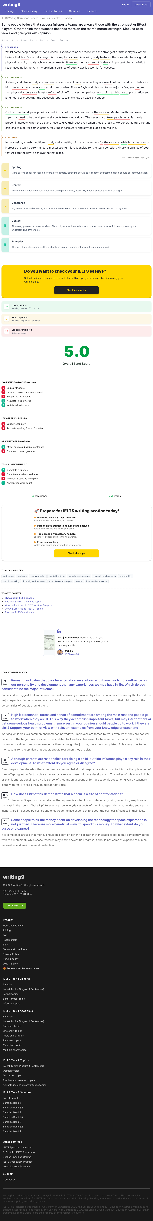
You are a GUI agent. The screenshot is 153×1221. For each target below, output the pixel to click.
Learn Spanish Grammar (16, 1166)
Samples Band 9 (12, 1131)
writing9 (11, 4)
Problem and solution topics (19, 1080)
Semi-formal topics (14, 998)
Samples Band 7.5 (13, 1117)
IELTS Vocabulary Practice (18, 1161)
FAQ (5, 935)
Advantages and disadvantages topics (24, 1084)
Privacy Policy (11, 954)
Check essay (29, 11)
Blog (5, 944)
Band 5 (68, 18)
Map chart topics (12, 1045)
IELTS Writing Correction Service (19, 18)
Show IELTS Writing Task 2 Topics (23, 608)
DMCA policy (10, 963)
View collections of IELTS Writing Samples (28, 605)
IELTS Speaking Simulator (17, 1147)
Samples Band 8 (12, 1121)
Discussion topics (13, 1075)
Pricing (9, 11)
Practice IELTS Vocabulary (19, 612)
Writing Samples (51, 18)
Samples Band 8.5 (13, 1126)
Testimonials (10, 939)
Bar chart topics (12, 1026)
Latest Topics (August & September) (23, 989)
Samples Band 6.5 (13, 1107)
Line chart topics (12, 1030)
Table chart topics (13, 1035)
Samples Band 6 (12, 1102)
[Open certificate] (49, 642)
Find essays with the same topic (22, 601)
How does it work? (13, 925)
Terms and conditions (15, 949)
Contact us (9, 1179)
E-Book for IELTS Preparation (19, 1152)
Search (92, 11)
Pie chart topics (12, 1040)
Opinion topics (11, 1070)
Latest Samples (11, 1098)
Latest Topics (53, 11)
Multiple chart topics (14, 1049)
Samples (74, 11)
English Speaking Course (17, 1156)
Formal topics (10, 993)
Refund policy (11, 958)
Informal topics (11, 1003)
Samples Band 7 (12, 1112)
